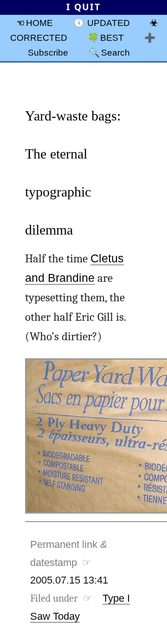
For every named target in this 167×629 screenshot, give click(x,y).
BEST (112, 37)
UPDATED (108, 23)
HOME (39, 23)
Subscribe (48, 52)
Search (115, 52)
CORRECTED (38, 37)
